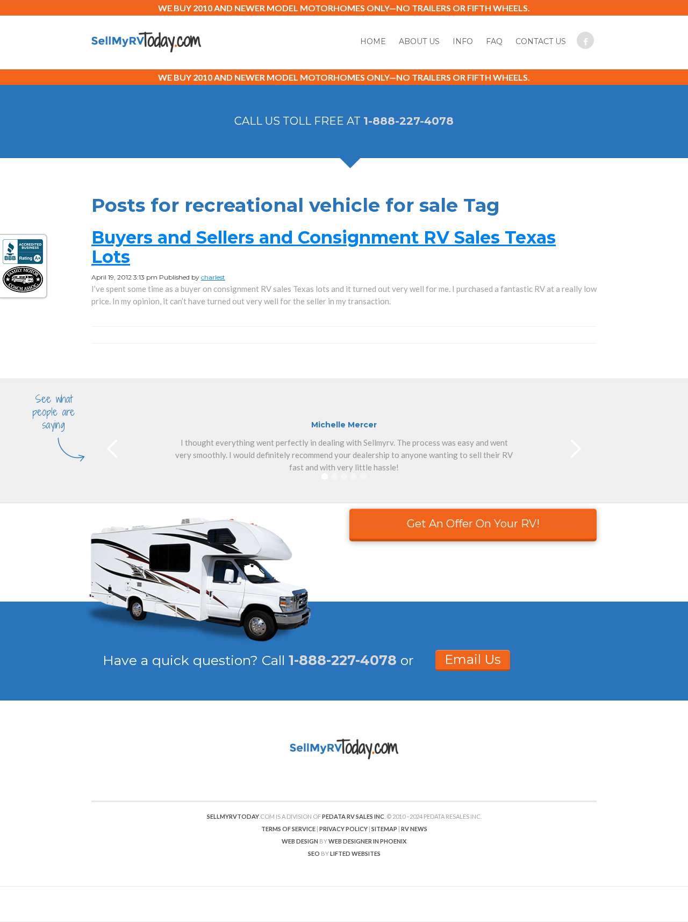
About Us (419, 41)
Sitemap (384, 828)
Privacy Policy (343, 828)
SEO (314, 853)
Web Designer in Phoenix (367, 841)
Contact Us (540, 41)
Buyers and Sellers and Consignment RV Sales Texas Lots (323, 247)
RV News (414, 828)
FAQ (494, 41)
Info (463, 41)
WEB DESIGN (300, 841)
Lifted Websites (355, 853)
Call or (337, 660)
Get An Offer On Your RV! (473, 523)
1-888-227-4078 (408, 121)
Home (373, 41)
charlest (213, 277)
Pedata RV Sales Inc (353, 816)
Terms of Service (288, 828)
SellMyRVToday (233, 816)
